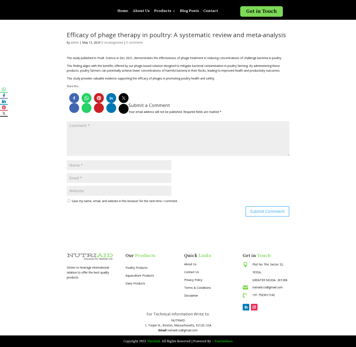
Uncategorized (113, 42)
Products (162, 10)
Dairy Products (135, 283)
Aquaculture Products (139, 275)
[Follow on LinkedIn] (246, 307)
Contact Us (191, 272)
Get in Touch (261, 11)
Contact (210, 10)
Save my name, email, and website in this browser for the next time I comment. (125, 201)
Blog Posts (189, 10)
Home (122, 10)
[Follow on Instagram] (254, 307)
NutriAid (153, 341)
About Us (141, 10)
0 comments (134, 42)
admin (75, 42)
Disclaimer (191, 295)
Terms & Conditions (197, 288)
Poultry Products (136, 268)
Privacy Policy (193, 280)
